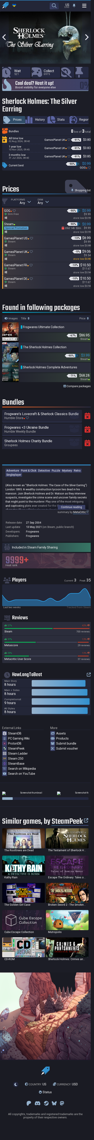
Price (82, 318)
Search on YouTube (21, 773)
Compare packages (78, 386)
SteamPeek (16, 748)
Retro (77, 470)
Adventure (12, 470)
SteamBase (16, 763)
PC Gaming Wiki (19, 738)
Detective (44, 470)
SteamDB (14, 733)
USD (67, 1084)
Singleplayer (13, 474)
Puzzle (56, 470)
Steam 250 (15, 758)
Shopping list (82, 190)
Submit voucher (67, 748)
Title (24, 318)
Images (13, 318)
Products (62, 738)
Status (47, 1092)
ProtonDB (14, 743)
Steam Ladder (18, 753)
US (37, 1084)
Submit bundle (66, 743)
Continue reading (71, 507)
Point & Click (28, 470)
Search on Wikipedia (22, 768)
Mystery (67, 470)
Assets (61, 733)
